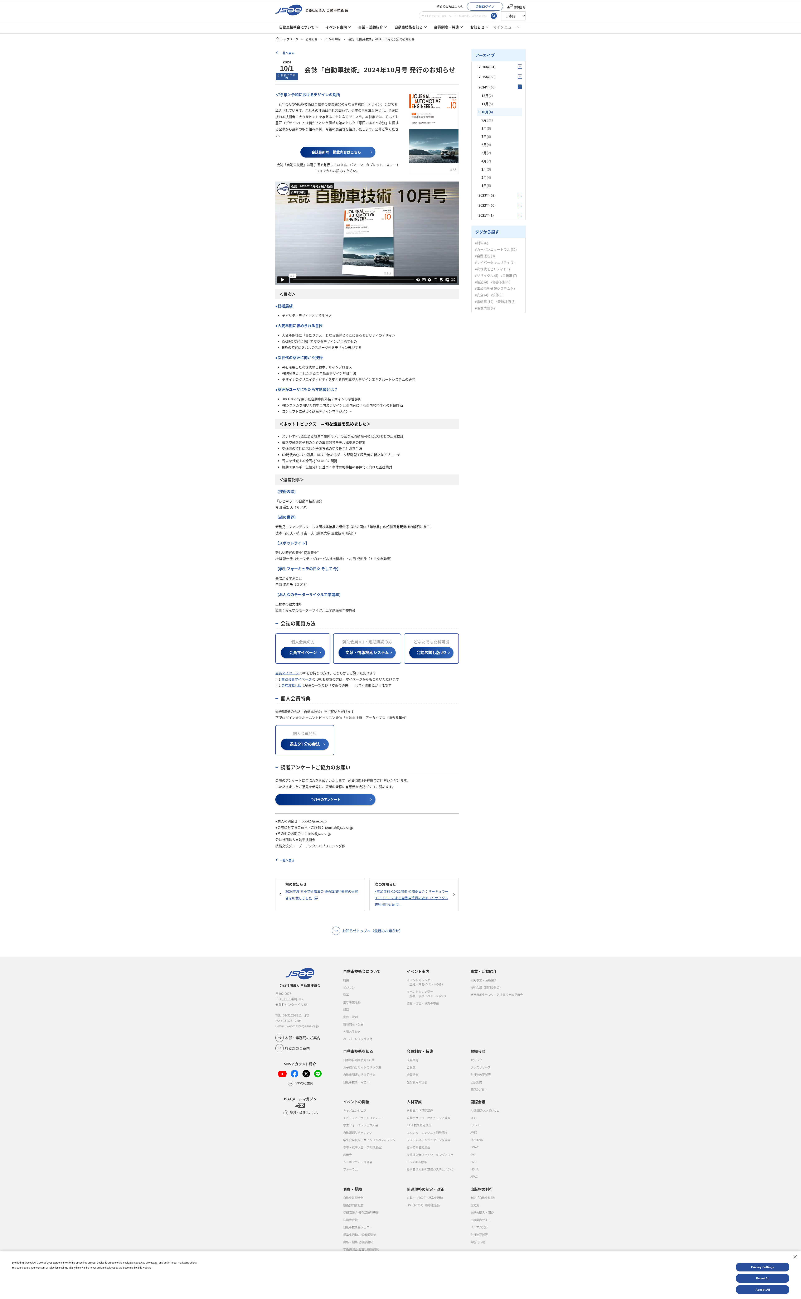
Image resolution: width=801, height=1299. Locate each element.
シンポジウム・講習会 (357, 1162)
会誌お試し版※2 (431, 652)
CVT (473, 1155)
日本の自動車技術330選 (358, 1060)
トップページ (289, 39)
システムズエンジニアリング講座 (429, 1140)
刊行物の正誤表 (480, 1074)
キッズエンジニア (354, 1110)
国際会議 (477, 1101)
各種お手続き (352, 1031)
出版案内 (476, 1082)
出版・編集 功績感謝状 (358, 1242)
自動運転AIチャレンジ (357, 1132)
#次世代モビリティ (489, 268)
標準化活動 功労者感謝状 (359, 1234)
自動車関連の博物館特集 (359, 1074)
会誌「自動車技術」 (483, 1198)
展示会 (347, 1155)
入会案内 (412, 1060)
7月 (486, 136)
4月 (486, 160)
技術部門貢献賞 (353, 1205)
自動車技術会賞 (353, 1198)
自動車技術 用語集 (356, 1082)
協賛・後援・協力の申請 (423, 1003)
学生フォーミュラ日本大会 (360, 1125)
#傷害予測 (498, 281)
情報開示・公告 (353, 1024)
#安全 (479, 295)
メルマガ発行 (479, 1227)
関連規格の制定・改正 (425, 1189)
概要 (346, 980)
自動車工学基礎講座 (420, 1110)
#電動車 (481, 301)
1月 (486, 185)
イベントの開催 (356, 1101)
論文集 (474, 1205)
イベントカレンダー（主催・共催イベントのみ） (426, 982)
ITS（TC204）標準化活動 (423, 1205)
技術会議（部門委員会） (486, 987)
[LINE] (318, 1073)
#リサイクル (484, 275)
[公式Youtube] (282, 1073)
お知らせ (311, 39)
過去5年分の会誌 (305, 744)
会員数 (411, 1067)
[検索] (494, 16)
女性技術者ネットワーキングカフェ (430, 1155)
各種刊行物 (477, 1242)
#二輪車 (506, 275)
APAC (474, 1176)
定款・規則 (350, 1017)
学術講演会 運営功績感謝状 (361, 1249)
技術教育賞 (350, 1220)
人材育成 (414, 1101)
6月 (486, 144)
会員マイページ (303, 652)
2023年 (487, 195)
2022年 (487, 205)
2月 (486, 177)
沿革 (346, 995)
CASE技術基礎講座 (419, 1125)
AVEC (473, 1132)
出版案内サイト (480, 1220)
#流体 (494, 295)
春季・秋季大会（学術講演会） (363, 1147)
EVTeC (474, 1147)
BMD (473, 1162)
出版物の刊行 (481, 1189)
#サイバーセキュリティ (492, 262)
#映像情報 (482, 307)
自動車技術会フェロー (357, 1227)
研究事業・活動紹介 (483, 980)
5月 (486, 152)
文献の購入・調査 (482, 1212)
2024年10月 (333, 39)
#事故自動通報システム (492, 288)
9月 (487, 119)
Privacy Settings (762, 1267)
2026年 (487, 66)
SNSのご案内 (478, 1089)
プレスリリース (480, 1067)
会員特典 (412, 1074)
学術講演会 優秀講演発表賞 (361, 1212)
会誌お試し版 (291, 685)
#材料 (479, 242)
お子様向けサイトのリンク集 (362, 1067)
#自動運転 (482, 255)
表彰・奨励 (352, 1189)
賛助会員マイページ (296, 679)
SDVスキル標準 (417, 1162)
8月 (486, 128)
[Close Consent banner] (795, 1256)
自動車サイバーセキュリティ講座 (428, 1118)
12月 (487, 95)
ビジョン (349, 987)
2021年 (486, 215)
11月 (487, 103)
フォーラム (350, 1169)
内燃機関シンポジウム (485, 1110)
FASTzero (476, 1140)
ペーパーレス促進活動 (357, 1039)
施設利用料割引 (417, 1082)
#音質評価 (503, 301)
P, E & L (475, 1125)
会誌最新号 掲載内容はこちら (336, 152)
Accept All (763, 1289)
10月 (487, 111)
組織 (346, 1009)
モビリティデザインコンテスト (363, 1118)
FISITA (474, 1169)
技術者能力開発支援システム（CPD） (431, 1169)
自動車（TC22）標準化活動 (425, 1198)
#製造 (479, 281)
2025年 (487, 76)
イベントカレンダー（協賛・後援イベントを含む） (427, 993)
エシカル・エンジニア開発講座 (427, 1132)
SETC (473, 1118)
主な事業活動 (352, 1002)
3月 (486, 169)
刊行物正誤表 (479, 1234)
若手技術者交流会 (418, 1147)
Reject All (762, 1278)
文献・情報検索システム (367, 652)
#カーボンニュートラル (492, 249)
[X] (306, 1073)
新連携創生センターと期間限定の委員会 (496, 995)
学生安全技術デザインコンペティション (369, 1140)
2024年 (487, 87)
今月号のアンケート (325, 799)
